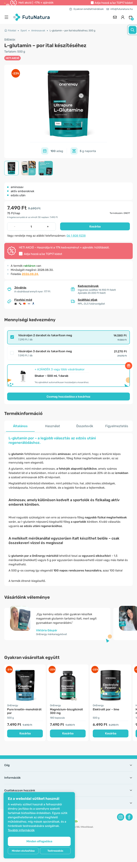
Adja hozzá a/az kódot (114, 2)
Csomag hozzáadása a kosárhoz (68, 396)
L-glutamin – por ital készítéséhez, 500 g (72, 30)
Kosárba (95, 226)
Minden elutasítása (23, 850)
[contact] (115, 17)
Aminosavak (38, 30)
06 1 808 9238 (76, 235)
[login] (123, 17)
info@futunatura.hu (121, 9)
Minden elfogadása (39, 841)
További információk (21, 830)
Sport (24, 30)
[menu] (7, 17)
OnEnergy (9, 39)
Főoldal (12, 30)
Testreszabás (55, 850)
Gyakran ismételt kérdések (88, 9)
